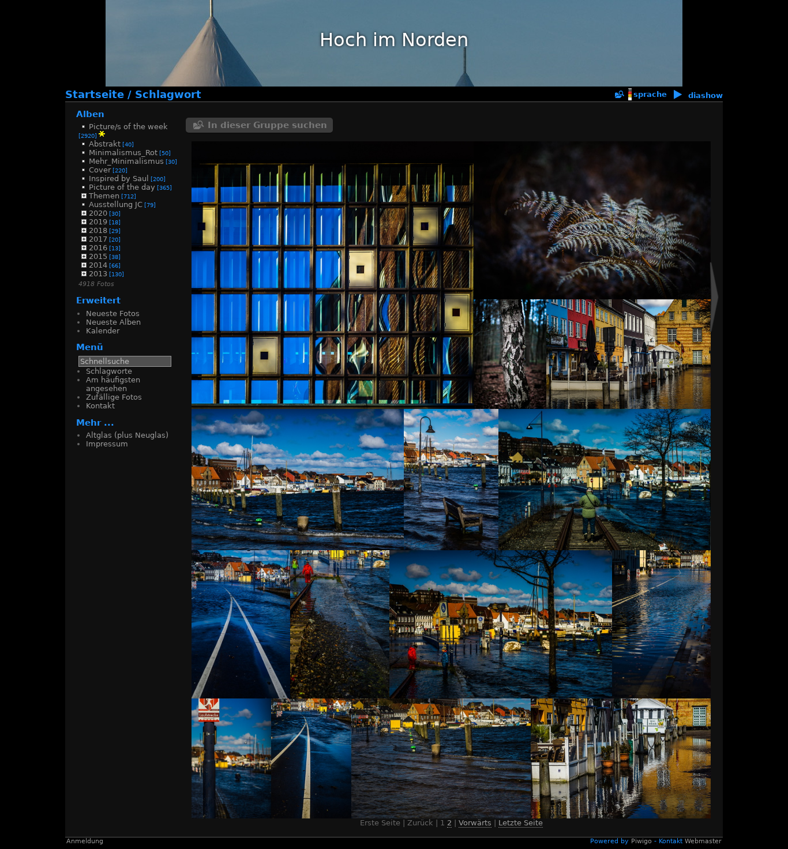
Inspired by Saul (119, 178)
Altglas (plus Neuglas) (127, 435)
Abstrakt (105, 144)
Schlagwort (168, 94)
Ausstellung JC (115, 204)
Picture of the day (122, 187)
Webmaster (703, 841)
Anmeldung (84, 841)
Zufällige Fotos (114, 397)
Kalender (102, 330)
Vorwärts (475, 822)
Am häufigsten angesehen (113, 384)
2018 (98, 230)
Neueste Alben (113, 322)
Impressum (107, 443)
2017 (98, 239)
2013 (98, 273)
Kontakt (100, 405)
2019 (98, 221)
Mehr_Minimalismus (126, 161)
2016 (98, 247)
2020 (98, 213)
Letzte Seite (520, 822)
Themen (104, 195)
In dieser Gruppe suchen (267, 125)
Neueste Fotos (113, 313)
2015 (98, 256)
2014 (98, 265)
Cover (100, 170)
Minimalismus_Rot (123, 152)
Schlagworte (109, 371)
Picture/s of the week (128, 126)
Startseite (94, 94)
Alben (90, 114)
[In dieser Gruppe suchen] (619, 95)
